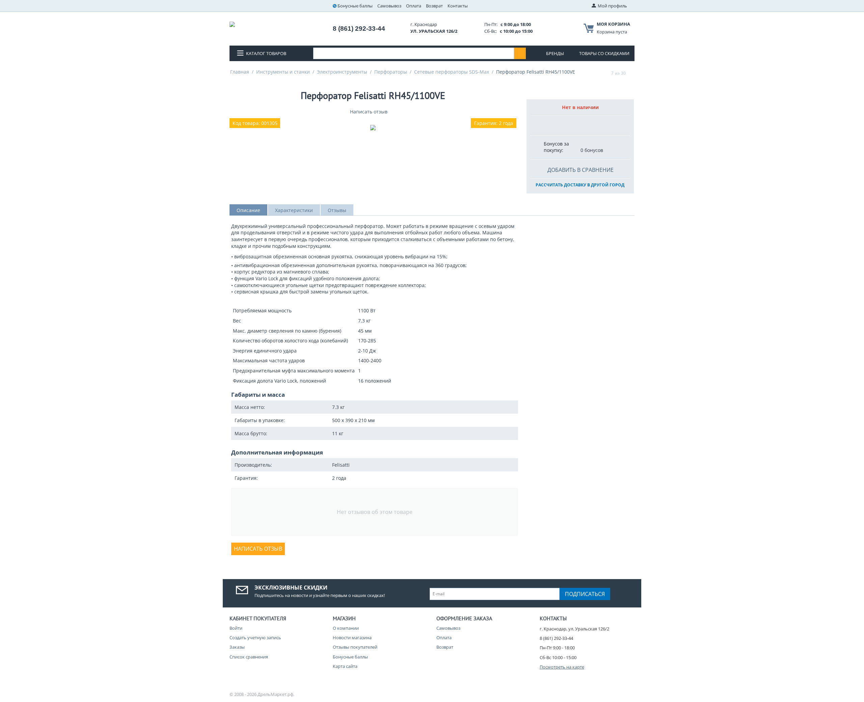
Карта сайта (345, 666)
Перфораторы (390, 72)
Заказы (237, 647)
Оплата (413, 6)
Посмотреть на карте (562, 667)
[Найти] (520, 53)
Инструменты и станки (283, 72)
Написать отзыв (368, 111)
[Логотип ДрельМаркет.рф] (232, 24)
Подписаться (585, 594)
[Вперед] (632, 73)
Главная (239, 72)
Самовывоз (389, 6)
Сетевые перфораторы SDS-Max (451, 72)
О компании (346, 628)
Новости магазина (352, 637)
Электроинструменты (342, 72)
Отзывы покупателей (355, 647)
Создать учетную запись (255, 637)
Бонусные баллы (355, 6)
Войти (236, 628)
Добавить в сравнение (580, 170)
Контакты (458, 6)
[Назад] (604, 73)
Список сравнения (249, 657)
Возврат (434, 6)
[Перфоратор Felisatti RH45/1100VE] (373, 127)
